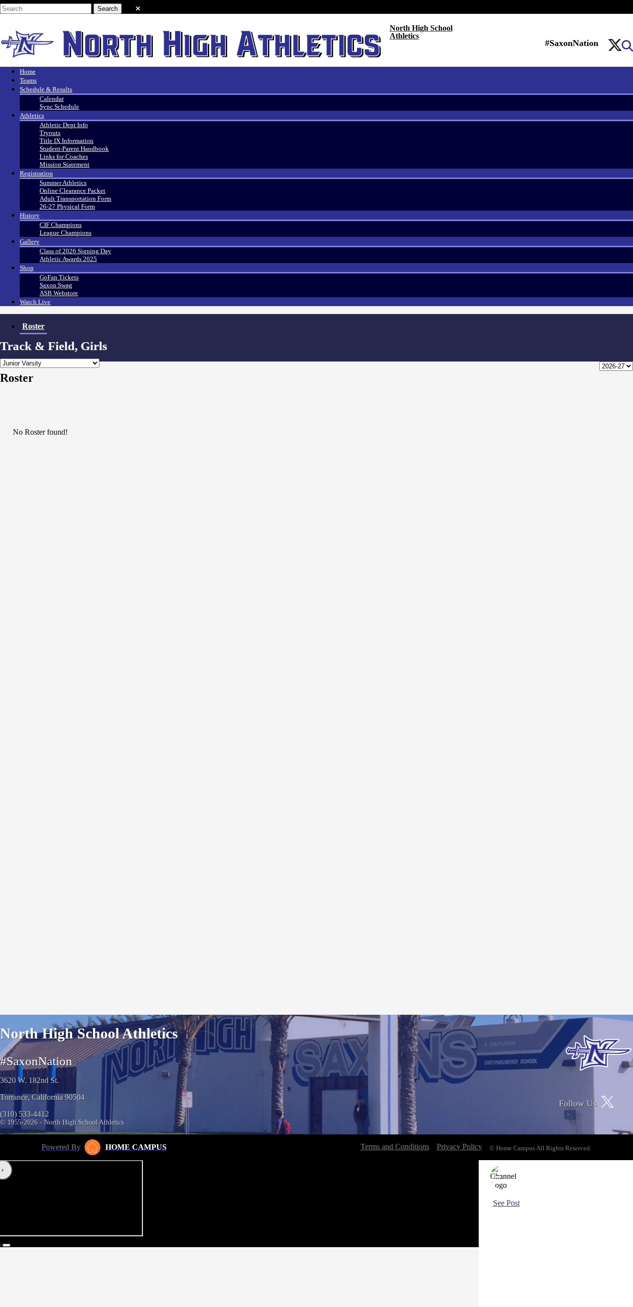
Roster (33, 326)
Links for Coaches (64, 156)
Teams (28, 80)
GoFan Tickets (59, 277)
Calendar (52, 98)
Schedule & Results (46, 89)
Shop (27, 267)
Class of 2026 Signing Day (75, 251)
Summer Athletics (63, 182)
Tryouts (50, 132)
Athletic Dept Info (64, 125)
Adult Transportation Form (75, 198)
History (30, 215)
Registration (36, 173)
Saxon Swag (56, 285)
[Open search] (627, 46)
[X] (615, 46)
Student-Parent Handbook (74, 148)
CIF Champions (61, 224)
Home (28, 71)
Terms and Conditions (395, 1146)
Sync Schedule (59, 106)
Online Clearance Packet (72, 190)
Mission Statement (65, 164)
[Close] (498, 1176)
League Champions (65, 232)
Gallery (30, 241)
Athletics (32, 115)
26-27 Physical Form (67, 206)
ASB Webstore (59, 293)
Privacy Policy (459, 1146)
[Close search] (138, 6)
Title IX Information (66, 140)
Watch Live (35, 302)
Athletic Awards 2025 (68, 259)
